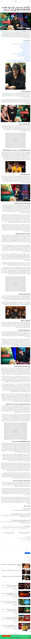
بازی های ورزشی (14, 599)
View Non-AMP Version (18, 634)
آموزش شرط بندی (14, 607)
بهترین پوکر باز (28, 181)
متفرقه (15, 583)
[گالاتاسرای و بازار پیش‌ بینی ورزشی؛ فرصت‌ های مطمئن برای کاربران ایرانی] (24, 618)
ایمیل (29, 549)
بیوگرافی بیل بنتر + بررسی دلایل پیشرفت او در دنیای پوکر (12, 570)
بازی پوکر (2, 36)
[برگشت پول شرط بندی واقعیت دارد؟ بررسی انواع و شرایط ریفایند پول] (24, 610)
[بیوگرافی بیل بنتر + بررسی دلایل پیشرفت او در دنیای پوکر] (26, 571)
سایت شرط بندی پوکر (10, 93)
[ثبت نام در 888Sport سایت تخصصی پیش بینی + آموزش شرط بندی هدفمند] (24, 594)
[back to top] (29, 637)
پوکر (29, 5)
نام (29, 547)
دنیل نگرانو (24, 235)
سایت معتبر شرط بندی (14, 591)
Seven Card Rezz (15, 340)
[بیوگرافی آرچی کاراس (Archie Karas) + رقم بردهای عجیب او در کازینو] (26, 565)
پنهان (23, 40)
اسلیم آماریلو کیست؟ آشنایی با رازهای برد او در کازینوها (12, 576)
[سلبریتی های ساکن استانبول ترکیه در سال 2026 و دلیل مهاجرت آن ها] (24, 586)
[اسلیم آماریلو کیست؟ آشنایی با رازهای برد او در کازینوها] (26, 577)
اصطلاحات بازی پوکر (20, 304)
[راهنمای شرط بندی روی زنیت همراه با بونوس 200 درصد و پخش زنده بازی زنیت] (24, 602)
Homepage (28, 3)
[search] (1, 1)
